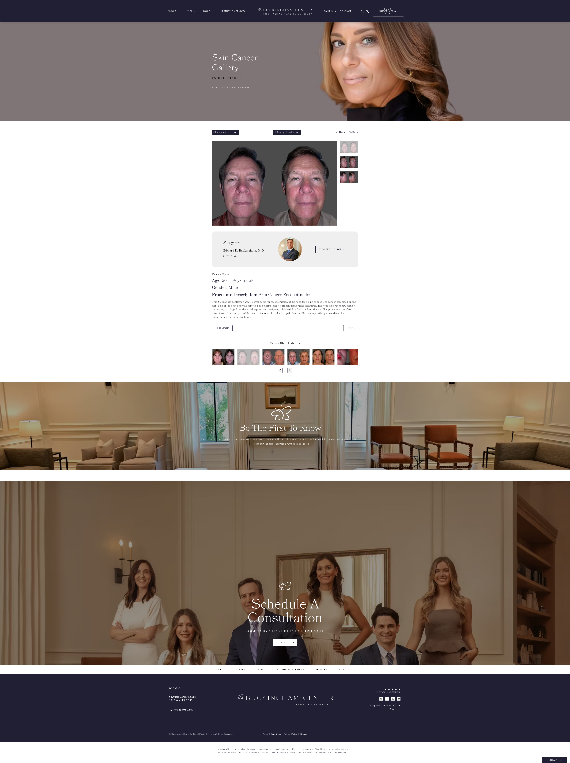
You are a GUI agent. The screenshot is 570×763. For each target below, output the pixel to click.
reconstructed (343, 306)
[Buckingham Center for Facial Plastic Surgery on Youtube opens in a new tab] (393, 699)
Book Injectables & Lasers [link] (387, 11)
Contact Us (284, 642)
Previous (223, 328)
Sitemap (304, 734)
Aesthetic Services (233, 11)
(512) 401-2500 (338, 752)
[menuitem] (381, 699)
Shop (393, 709)
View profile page (330, 249)
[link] (368, 11)
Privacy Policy (290, 734)
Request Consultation (383, 705)
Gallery (328, 11)
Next (349, 328)
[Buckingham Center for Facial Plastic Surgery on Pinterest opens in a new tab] (398, 699)
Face (190, 11)
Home (215, 87)
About (172, 11)
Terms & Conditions (272, 734)
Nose (206, 11)
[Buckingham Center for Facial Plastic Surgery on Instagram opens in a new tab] (381, 699)
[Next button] (289, 370)
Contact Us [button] (554, 760)
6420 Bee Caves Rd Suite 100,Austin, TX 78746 (182, 699)
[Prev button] (280, 370)
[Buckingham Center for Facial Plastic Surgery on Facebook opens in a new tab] (387, 699)
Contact (345, 11)
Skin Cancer (242, 87)
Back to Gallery (348, 132)
